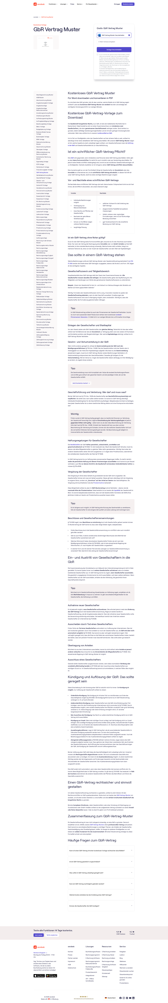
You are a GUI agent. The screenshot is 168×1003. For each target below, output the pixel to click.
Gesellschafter (75, 444)
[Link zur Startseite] (39, 947)
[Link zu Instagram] (124, 998)
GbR (72, 158)
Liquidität (117, 490)
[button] (53, 4)
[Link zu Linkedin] (133, 998)
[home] (39, 4)
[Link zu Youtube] (130, 998)
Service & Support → (40, 952)
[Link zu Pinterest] (127, 998)
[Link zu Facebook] (120, 998)
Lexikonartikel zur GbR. (104, 133)
